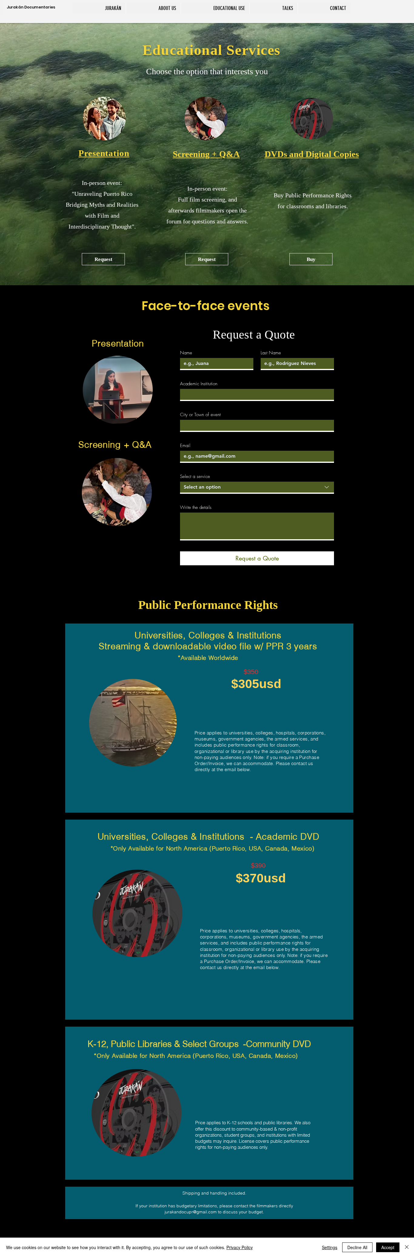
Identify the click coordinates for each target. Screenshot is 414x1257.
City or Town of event (200, 414)
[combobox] (257, 488)
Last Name (271, 353)
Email (185, 445)
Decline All (357, 1247)
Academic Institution (198, 383)
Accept (387, 1247)
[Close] (406, 1247)
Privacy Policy (239, 1247)
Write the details (196, 507)
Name (186, 353)
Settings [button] (329, 1247)
